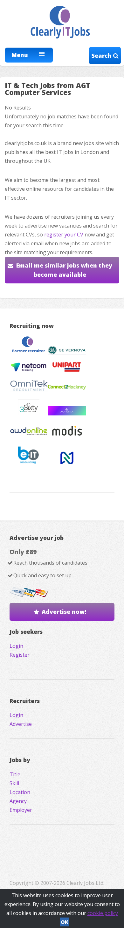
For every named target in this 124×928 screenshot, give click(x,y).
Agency (18, 801)
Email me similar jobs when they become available (64, 270)
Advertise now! (64, 611)
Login (16, 645)
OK (64, 921)
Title (15, 774)
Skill (14, 783)
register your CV (63, 234)
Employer (21, 809)
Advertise (21, 723)
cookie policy (102, 913)
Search (102, 55)
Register (20, 654)
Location (20, 792)
